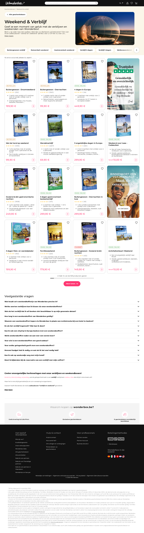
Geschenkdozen (10, 9)
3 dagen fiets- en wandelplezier (20, 251)
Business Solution (83, 443)
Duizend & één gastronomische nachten (20, 198)
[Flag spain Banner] (109, 456)
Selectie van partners (22, 458)
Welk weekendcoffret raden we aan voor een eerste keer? (30, 336)
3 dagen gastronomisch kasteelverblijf (50, 198)
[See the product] (33, 106)
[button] (136, 50)
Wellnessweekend (124, 50)
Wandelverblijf (46, 143)
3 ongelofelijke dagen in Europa (88, 143)
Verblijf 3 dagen (105, 50)
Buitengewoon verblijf (16, 50)
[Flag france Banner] (114, 456)
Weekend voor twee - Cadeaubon (117, 144)
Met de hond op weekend (17, 143)
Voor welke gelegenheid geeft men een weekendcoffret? (29, 345)
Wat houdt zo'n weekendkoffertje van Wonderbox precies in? (31, 302)
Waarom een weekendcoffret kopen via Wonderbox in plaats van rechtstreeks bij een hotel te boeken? (49, 321)
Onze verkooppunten (22, 445)
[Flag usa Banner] (123, 456)
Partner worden (82, 437)
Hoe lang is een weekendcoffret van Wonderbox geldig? (29, 316)
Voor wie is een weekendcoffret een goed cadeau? (26, 341)
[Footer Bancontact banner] (115, 440)
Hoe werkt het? (51, 440)
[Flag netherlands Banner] (120, 456)
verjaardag (25, 377)
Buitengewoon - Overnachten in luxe (88, 198)
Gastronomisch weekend (64, 50)
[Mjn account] (127, 3)
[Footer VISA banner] (110, 440)
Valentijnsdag (16, 377)
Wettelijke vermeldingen (44, 475)
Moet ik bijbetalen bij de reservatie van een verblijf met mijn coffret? (35, 360)
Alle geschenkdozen (17, 14)
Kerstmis (8, 377)
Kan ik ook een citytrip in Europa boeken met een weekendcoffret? (34, 331)
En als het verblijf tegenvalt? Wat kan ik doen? (25, 326)
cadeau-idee (69, 377)
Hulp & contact (51, 437)
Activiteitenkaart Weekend (120, 251)
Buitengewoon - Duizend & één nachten (88, 252)
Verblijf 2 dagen (86, 50)
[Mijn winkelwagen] (136, 3)
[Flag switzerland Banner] (117, 456)
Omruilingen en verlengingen (55, 443)
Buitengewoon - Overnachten (53, 90)
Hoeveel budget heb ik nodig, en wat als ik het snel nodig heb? (32, 350)
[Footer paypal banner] (121, 440)
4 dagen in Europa (82, 90)
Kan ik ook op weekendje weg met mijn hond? (25, 355)
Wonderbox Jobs (20, 449)
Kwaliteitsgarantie (21, 442)
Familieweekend (47, 251)
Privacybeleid (80, 475)
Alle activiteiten (20, 455)
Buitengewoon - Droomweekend (20, 90)
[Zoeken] (96, 3)
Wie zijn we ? (19, 439)
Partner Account (82, 440)
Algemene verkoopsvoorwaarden (64, 475)
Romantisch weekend (39, 50)
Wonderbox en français (22, 472)
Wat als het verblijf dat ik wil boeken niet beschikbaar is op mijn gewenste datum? (40, 311)
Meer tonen (70, 284)
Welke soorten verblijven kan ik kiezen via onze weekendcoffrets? (33, 306)
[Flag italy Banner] (112, 456)
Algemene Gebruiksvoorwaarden (97, 475)
